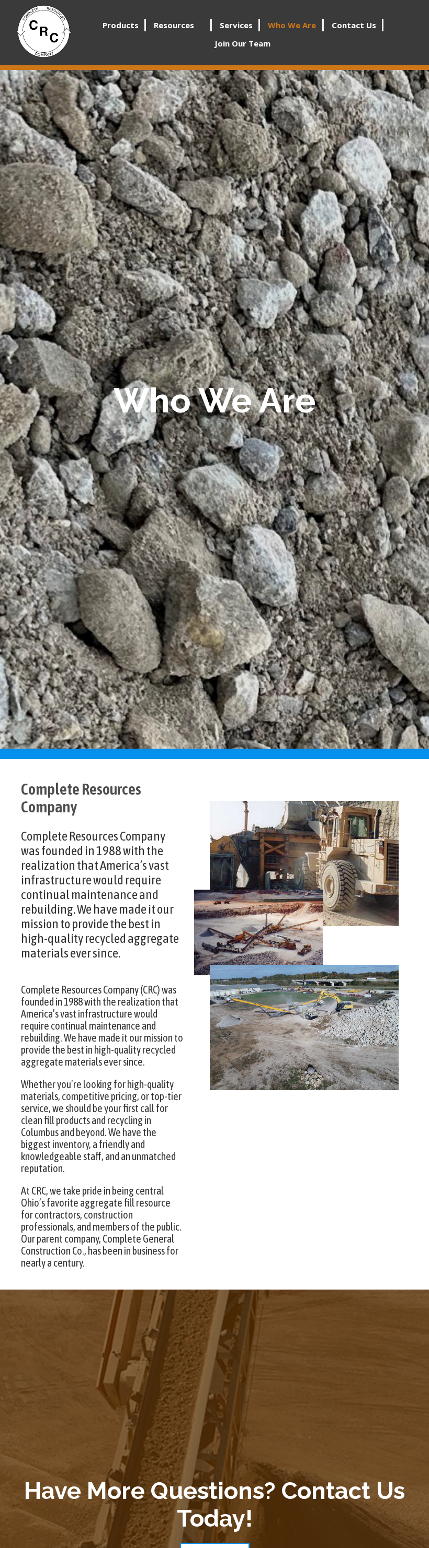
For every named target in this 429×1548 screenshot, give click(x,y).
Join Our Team (242, 43)
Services (236, 25)
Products (121, 25)
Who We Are (292, 25)
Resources (174, 25)
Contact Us (354, 25)
